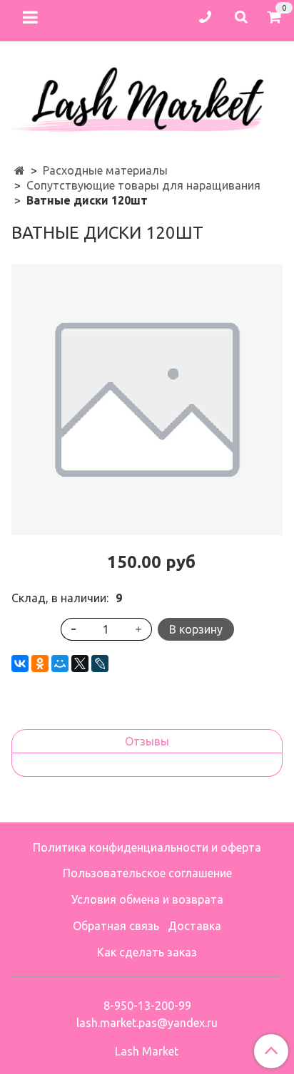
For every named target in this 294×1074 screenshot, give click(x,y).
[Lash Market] (147, 95)
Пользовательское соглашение (147, 873)
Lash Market (146, 1051)
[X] (79, 663)
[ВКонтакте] (20, 663)
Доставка (194, 925)
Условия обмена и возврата (147, 899)
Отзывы (147, 741)
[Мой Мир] (60, 663)
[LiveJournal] (99, 663)
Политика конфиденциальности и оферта (147, 847)
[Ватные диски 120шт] (147, 399)
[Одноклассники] (40, 663)
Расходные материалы (105, 170)
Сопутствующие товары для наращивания (143, 185)
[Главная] (19, 170)
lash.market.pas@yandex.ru (147, 1022)
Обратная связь (116, 925)
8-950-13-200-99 (147, 1005)
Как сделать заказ (147, 952)
